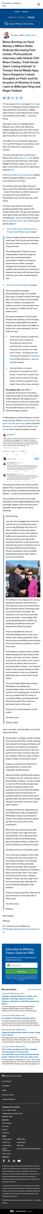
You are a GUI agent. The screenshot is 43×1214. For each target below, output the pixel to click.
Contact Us (5, 1132)
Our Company (7, 1123)
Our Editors (6, 1086)
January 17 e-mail (25, 157)
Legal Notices (21, 1142)
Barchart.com (17, 1185)
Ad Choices (6, 1142)
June (20, 103)
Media (4, 1090)
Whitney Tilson (30, 35)
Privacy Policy (6, 1139)
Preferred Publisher (8, 1099)
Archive (25, 11)
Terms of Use (6, 1154)
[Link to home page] (13, 4)
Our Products (6, 1081)
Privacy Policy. (21, 980)
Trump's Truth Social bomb (18, 285)
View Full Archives (34, 989)
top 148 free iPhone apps (16, 220)
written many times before (22, 174)
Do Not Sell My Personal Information (29, 1148)
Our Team (5, 1126)
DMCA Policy (21, 1139)
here (34, 135)
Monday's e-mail (9, 426)
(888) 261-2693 (7, 1116)
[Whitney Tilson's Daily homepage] (21, 17)
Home (17, 11)
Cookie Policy (6, 1145)
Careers (4, 1129)
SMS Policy (20, 1145)
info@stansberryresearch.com (12, 1113)
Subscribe (21, 971)
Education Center (8, 1095)
